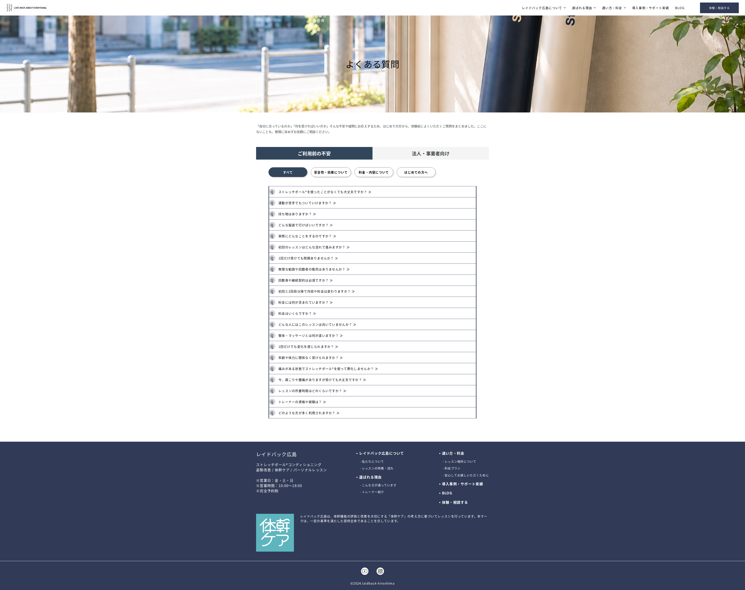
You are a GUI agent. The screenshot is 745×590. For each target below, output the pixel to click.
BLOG (679, 8)
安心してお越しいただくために (467, 475)
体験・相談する (719, 8)
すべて (288, 172)
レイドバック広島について (542, 8)
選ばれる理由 (582, 8)
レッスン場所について (460, 461)
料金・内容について (374, 172)
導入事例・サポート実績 (650, 8)
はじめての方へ (416, 172)
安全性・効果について (331, 172)
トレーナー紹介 (373, 492)
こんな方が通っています (379, 485)
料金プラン (452, 468)
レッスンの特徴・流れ (377, 468)
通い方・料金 (612, 8)
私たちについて (373, 461)
